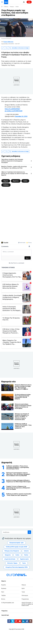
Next (2, 592)
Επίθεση (5, 185)
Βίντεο (3, 599)
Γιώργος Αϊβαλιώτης (8, 41)
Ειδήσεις (6, 6)
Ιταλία (17, 6)
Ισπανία (26, 551)
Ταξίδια (3, 595)
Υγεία (24, 563)
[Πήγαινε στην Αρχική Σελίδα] (6, 2)
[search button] (29, 532)
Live (29, 2)
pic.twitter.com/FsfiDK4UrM (13, 111)
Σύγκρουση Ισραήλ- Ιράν (16, 542)
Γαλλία (26, 555)
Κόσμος (12, 6)
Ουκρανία (8, 555)
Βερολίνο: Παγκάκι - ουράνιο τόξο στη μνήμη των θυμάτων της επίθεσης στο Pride (14, 167)
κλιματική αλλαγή (9, 559)
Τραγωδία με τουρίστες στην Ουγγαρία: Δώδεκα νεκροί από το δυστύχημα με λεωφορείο (12, 161)
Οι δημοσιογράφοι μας (7, 602)
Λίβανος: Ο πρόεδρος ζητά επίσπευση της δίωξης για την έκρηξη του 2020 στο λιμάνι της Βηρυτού (14, 173)
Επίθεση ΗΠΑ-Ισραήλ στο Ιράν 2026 (16, 547)
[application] (16, 27)
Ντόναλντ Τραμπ (12, 563)
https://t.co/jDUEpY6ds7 (12, 109)
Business (3, 588)
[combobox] (16, 532)
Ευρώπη (3, 585)
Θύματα (5, 181)
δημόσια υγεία (24, 559)
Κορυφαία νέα (8, 381)
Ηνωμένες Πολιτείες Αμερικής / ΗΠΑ (17, 567)
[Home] (1, 6)
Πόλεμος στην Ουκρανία (11, 551)
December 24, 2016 (21, 116)
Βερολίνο (16, 181)
